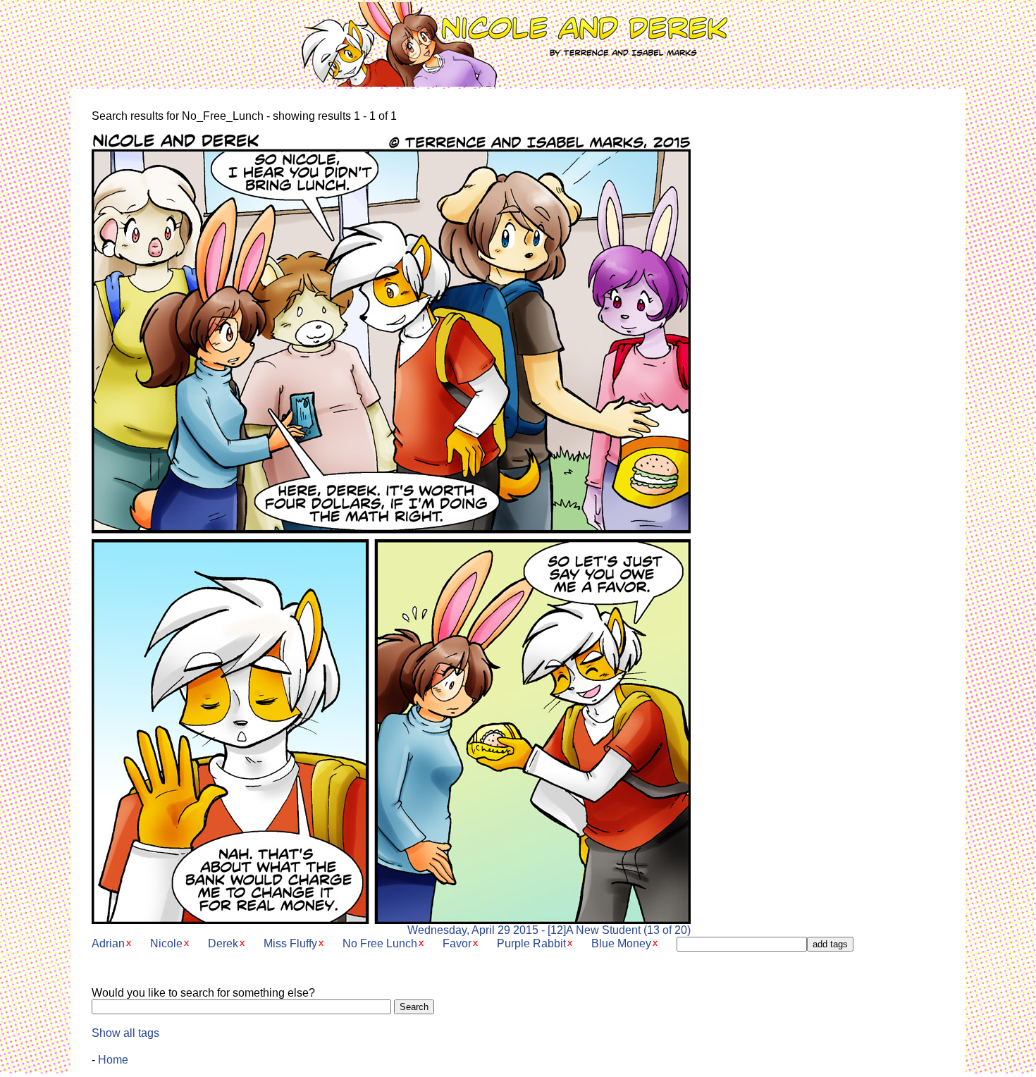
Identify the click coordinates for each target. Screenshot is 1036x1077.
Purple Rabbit (531, 943)
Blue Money (621, 943)
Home (113, 1060)
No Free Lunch (380, 943)
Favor (457, 943)
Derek (223, 943)
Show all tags (125, 1033)
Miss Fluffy (290, 943)
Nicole (166, 943)
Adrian (108, 943)
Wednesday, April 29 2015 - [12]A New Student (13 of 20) (549, 930)
